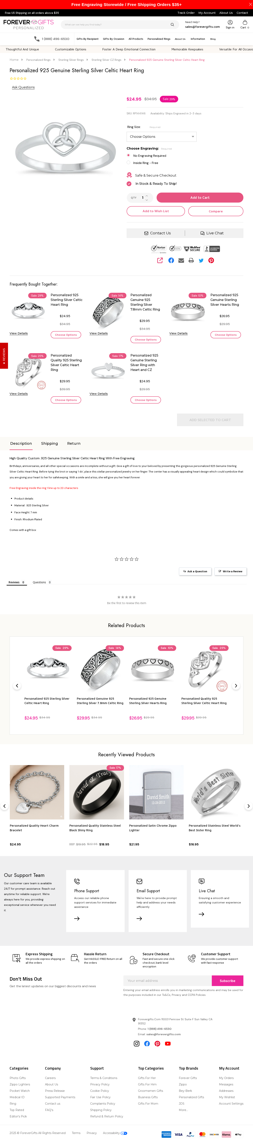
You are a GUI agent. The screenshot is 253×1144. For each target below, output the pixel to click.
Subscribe (227, 981)
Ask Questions (23, 87)
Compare (216, 211)
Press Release (55, 1091)
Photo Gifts (18, 1078)
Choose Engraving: (149, 148)
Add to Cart (200, 198)
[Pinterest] (211, 260)
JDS (181, 1103)
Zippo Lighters (20, 1084)
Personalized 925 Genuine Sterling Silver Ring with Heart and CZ (144, 363)
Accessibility (112, 1133)
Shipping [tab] (49, 443)
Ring (13, 1103)
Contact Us (160, 233)
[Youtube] (168, 1044)
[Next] (236, 686)
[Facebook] (171, 260)
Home (14, 60)
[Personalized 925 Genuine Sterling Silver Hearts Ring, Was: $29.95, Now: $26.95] (100, 668)
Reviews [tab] (14, 582)
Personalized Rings (159, 38)
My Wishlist (227, 1097)
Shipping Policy (101, 1110)
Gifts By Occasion (113, 38)
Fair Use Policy (100, 1097)
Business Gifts (148, 1097)
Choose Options (66, 334)
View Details (19, 333)
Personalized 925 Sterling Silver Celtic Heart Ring (66, 300)
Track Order (186, 13)
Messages (226, 1084)
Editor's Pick (18, 1116)
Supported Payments (60, 1097)
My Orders (226, 1078)
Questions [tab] (39, 582)
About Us (226, 13)
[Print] (191, 260)
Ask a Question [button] (197, 571)
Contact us (52, 1103)
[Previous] (17, 686)
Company (53, 1068)
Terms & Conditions (103, 1078)
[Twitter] (201, 260)
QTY (133, 198)
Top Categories (151, 1068)
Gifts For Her (147, 1078)
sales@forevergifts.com (163, 1034)
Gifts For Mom (148, 1103)
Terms (76, 1133)
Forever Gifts (188, 1078)
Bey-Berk (185, 1091)
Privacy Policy (100, 1084)
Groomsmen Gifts (150, 1091)
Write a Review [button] (232, 571)
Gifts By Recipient (88, 38)
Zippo (183, 1084)
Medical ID (17, 1097)
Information (198, 38)
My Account (207, 13)
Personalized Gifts (191, 1097)
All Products (136, 38)
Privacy (92, 1133)
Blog (213, 38)
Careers (50, 1078)
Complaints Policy (102, 1103)
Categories (19, 1068)
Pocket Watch (20, 1091)
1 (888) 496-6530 (159, 1029)
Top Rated (17, 1110)
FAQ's (49, 1110)
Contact (242, 13)
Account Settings (231, 1103)
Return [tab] (74, 443)
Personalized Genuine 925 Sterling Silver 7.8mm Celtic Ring (145, 302)
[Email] (181, 260)
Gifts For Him (147, 1084)
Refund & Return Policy (106, 1116)
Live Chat (215, 233)
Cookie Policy (99, 1091)
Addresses (226, 1091)
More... (183, 1110)
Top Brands (188, 1068)
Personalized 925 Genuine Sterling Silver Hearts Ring (224, 300)
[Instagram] (137, 1044)
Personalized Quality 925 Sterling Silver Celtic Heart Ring (66, 363)
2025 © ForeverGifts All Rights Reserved (38, 1133)
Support (97, 1068)
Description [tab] (21, 443)
